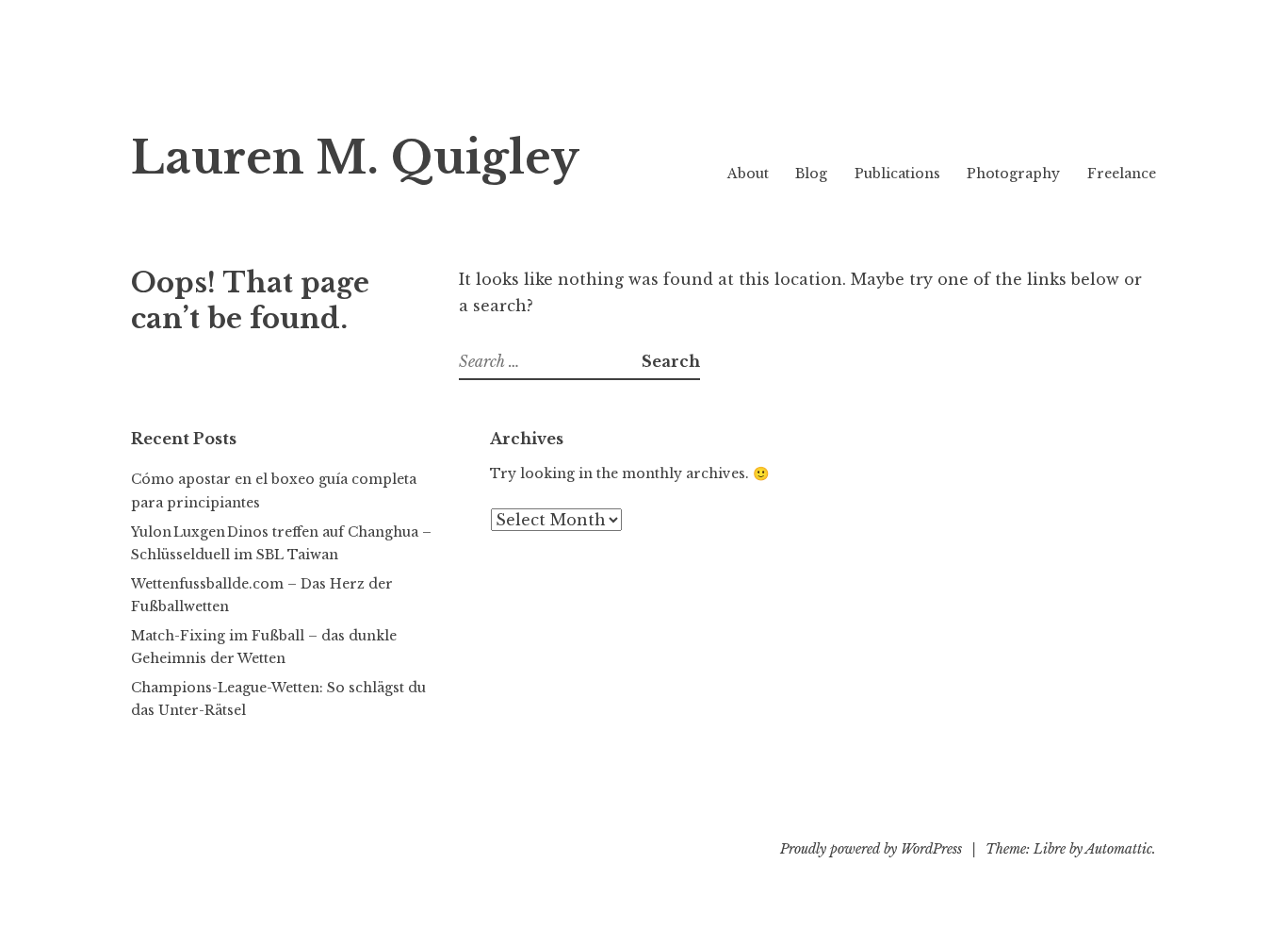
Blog (811, 173)
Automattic (1118, 848)
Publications (897, 173)
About (748, 173)
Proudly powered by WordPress (871, 848)
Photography (1013, 173)
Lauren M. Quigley (355, 158)
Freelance (1121, 173)
